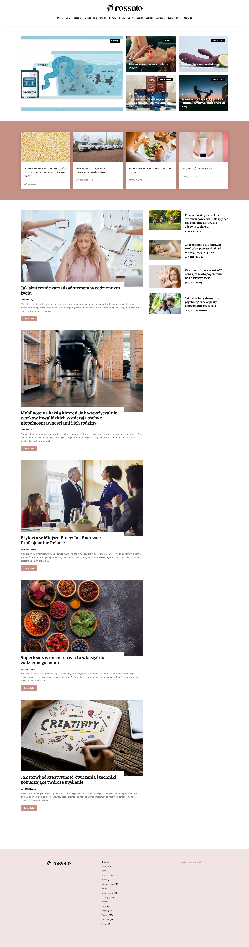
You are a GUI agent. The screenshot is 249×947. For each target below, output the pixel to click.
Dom (68, 17)
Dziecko (77, 17)
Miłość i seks (91, 17)
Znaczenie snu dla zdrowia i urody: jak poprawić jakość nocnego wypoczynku (203, 248)
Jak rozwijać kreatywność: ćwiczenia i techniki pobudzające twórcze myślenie (68, 779)
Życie (170, 17)
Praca (122, 17)
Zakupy (149, 17)
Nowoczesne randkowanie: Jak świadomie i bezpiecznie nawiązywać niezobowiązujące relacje (203, 102)
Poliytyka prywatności (191, 862)
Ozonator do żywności (51, 104)
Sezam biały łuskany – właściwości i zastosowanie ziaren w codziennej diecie (45, 172)
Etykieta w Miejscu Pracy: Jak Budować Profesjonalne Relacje (61, 539)
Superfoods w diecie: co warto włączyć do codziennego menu (62, 659)
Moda (103, 17)
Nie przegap (107, 893)
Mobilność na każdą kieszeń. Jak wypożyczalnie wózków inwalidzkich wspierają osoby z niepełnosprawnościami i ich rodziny (69, 418)
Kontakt (188, 17)
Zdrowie (160, 17)
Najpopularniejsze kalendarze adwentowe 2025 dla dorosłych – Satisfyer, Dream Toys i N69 (150, 102)
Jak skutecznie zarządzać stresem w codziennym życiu (70, 290)
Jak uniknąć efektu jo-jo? (196, 168)
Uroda (140, 17)
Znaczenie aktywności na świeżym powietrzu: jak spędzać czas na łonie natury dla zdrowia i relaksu (206, 220)
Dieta (60, 17)
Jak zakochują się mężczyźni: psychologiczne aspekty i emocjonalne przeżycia (204, 302)
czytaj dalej (30, 183)
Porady (112, 17)
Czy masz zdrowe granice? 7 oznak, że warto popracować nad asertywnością (204, 274)
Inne (178, 17)
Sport (130, 17)
